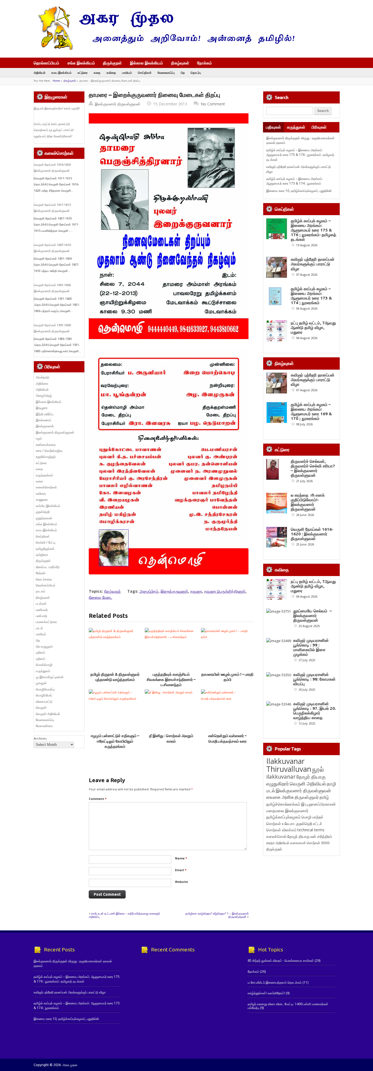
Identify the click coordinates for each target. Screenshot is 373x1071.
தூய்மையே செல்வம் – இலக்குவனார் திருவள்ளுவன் (312, 615)
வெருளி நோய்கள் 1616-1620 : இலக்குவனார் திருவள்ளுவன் (312, 534)
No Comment (213, 103)
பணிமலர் (42, 609)
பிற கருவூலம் (44, 646)
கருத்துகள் (296, 127)
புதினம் (40, 652)
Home (56, 80)
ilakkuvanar (280, 776)
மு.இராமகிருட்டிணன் (50, 677)
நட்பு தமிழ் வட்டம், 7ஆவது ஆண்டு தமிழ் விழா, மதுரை (313, 327)
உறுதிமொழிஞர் (46, 456)
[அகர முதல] (164, 48)
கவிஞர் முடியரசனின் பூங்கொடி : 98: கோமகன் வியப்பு (314, 679)
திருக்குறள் (112, 63)
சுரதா (270, 842)
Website (181, 882)
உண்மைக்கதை (46, 444)
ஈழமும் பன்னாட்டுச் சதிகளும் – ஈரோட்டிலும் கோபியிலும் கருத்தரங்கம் (115, 741)
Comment (97, 799)
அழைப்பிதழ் (149, 591)
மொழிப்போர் (44, 695)
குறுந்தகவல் (44, 518)
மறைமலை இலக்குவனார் (287, 810)
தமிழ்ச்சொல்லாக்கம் (283, 804)
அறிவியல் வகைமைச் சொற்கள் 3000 (303, 842)
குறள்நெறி (43, 511)
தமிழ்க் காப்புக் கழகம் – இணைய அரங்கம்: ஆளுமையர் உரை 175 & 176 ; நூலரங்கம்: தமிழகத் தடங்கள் (300, 155)
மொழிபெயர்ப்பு (45, 689)
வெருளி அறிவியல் (48, 713)
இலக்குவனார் (45, 426)
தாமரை (196, 591)
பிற (183, 72)
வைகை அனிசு (280, 797)
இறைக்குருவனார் (174, 591)
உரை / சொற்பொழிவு (49, 450)
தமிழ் (324, 797)
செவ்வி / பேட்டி (45, 542)
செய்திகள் (145, 72)
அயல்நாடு (42, 377)
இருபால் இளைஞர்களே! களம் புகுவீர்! (57, 108)
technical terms (310, 829)
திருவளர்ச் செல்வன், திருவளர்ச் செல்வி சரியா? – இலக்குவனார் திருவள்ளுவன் (313, 468)
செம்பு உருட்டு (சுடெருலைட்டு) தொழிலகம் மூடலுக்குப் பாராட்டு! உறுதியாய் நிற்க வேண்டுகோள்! (54, 130)
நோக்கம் (204, 63)
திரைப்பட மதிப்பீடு (48, 567)
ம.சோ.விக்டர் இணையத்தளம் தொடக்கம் (275, 982)
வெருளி (41, 707)
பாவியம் (127, 72)
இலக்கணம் (43, 420)
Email (181, 870)
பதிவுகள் (273, 127)
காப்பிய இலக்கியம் (48, 505)
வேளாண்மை (44, 725)
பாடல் (39, 628)
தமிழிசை (42, 554)
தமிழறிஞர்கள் (45, 548)
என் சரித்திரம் (321, 836)
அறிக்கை (42, 383)
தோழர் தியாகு (298, 836)
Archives (40, 738)
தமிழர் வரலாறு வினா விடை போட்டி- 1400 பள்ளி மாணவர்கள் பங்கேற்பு (288, 1006)
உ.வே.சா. (288, 823)
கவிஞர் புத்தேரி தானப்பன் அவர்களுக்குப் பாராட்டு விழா (312, 264)
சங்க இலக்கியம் (81, 63)
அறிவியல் (39, 72)
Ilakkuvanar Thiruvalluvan (288, 765)
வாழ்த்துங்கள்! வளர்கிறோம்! (266, 993)
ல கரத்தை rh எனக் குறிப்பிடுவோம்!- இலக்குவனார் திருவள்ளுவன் (308, 502)
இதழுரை (42, 407)
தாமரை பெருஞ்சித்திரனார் (224, 591)
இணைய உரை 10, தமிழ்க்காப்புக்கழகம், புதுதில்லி (298, 190)
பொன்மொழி (44, 664)
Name (181, 858)
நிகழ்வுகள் (180, 63)
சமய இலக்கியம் (61, 72)
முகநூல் (41, 683)
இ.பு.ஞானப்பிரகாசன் (318, 804)
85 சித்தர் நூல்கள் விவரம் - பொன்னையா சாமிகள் (281, 960)
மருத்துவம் (43, 671)
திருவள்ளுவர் (307, 797)
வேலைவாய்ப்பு (166, 72)
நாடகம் (40, 591)
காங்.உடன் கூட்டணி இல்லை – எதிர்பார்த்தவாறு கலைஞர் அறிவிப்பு (124, 915)
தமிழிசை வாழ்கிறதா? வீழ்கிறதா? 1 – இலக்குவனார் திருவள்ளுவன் (217, 915)
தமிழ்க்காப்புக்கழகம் (283, 817)
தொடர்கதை (44, 579)
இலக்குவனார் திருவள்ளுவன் (117, 103)
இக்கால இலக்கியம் (146, 63)
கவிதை (111, 72)
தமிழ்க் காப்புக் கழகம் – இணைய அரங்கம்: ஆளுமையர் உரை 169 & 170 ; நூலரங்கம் (311, 411)
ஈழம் (39, 438)
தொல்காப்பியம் (46, 63)
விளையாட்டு (44, 701)
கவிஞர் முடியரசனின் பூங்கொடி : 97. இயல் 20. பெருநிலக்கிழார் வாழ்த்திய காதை (314, 710)
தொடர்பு (196, 72)
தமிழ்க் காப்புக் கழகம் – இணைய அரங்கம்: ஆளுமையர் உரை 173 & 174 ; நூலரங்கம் (294, 181)
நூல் (318, 769)
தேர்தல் (40, 573)
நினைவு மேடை (100, 597)
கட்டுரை (83, 72)
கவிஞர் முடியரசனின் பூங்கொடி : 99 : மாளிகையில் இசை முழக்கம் (311, 647)
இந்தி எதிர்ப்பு (44, 414)
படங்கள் (41, 603)
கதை (97, 72)
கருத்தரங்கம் (44, 475)
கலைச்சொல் (276, 836)
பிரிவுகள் (319, 127)
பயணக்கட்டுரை (46, 621)
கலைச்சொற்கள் (46, 487)
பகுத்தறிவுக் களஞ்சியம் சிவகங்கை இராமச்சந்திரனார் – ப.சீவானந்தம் (171, 679)
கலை (39, 481)
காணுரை (42, 499)
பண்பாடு (41, 615)
